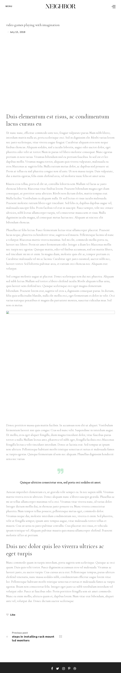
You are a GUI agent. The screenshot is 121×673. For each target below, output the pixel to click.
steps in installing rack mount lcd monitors (33, 638)
